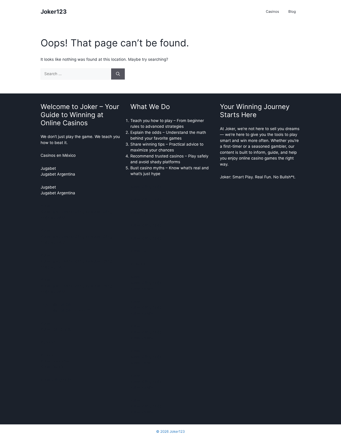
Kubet (46, 206)
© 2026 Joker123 (170, 431)
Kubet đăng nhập (57, 329)
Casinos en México (58, 155)
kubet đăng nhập (56, 380)
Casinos (272, 11)
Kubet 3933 (52, 367)
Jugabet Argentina (58, 174)
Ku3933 (48, 342)
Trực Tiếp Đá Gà (56, 304)
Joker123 (54, 11)
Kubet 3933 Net (56, 361)
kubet (135, 276)
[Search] (118, 74)
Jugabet (48, 168)
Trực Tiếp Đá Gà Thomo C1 (66, 310)
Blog (292, 11)
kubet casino (142, 288)
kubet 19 (138, 212)
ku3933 (137, 264)
